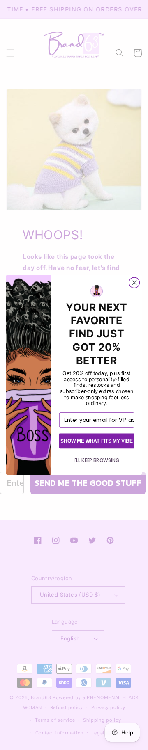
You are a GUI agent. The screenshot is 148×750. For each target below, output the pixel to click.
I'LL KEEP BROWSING (97, 460)
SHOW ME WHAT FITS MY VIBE (96, 440)
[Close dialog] (134, 282)
